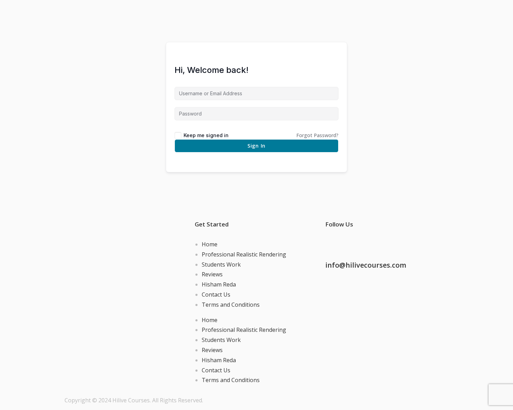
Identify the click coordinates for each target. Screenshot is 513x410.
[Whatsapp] (371, 243)
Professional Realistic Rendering (244, 254)
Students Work (221, 264)
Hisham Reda (219, 284)
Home (209, 244)
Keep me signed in (206, 135)
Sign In (256, 145)
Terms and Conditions (231, 304)
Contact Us (216, 294)
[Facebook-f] (334, 243)
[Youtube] (390, 243)
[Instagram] (353, 243)
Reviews (212, 274)
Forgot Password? (317, 135)
